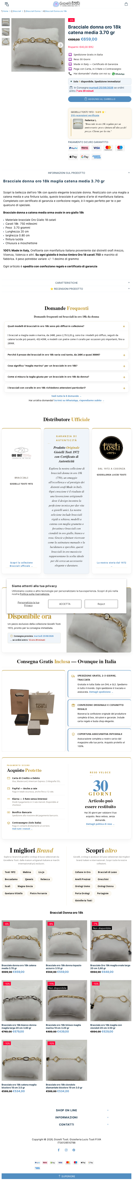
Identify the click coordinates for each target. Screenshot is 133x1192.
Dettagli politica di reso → (100, 824)
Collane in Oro (83, 872)
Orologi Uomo (82, 886)
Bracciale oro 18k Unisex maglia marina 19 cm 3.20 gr (63, 1026)
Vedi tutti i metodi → (22, 829)
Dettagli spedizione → (101, 691)
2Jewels (29, 879)
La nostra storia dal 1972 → (111, 564)
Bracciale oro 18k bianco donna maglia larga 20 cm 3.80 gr (19, 1026)
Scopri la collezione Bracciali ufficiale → (21, 564)
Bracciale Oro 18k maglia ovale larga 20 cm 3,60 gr (110, 967)
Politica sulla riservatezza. (35, 594)
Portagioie (103, 893)
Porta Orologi (82, 893)
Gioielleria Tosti (83, 900)
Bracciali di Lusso (107, 872)
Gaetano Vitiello (14, 893)
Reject (101, 603)
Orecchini (103, 879)
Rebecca (45, 879)
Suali (7, 886)
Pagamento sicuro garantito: (88, 142)
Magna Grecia (25, 886)
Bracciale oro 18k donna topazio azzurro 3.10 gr (63, 967)
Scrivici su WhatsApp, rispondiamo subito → (79, 400)
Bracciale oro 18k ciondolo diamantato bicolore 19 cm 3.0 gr (64, 1086)
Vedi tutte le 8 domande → (66, 395)
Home (5, 11)
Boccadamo (11, 879)
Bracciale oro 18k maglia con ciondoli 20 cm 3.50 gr (106, 1026)
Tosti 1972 (10, 872)
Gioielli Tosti (66, 3)
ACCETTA (64, 603)
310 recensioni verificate (85, 115)
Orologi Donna (106, 886)
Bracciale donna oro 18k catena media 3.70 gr (19, 967)
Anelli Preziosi (83, 879)
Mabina (27, 872)
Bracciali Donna (33, 11)
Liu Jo (41, 872)
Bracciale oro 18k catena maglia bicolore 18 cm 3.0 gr (19, 1086)
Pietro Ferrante (38, 893)
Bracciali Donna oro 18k (56, 11)
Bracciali (17, 11)
